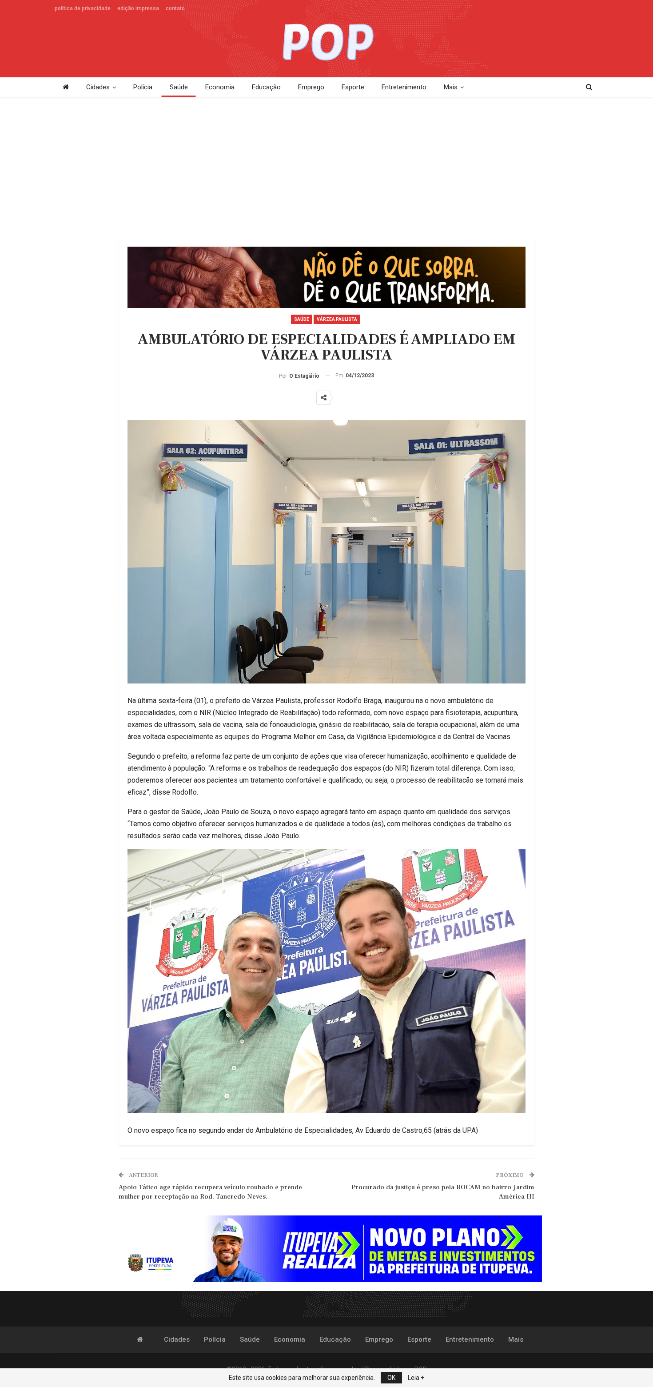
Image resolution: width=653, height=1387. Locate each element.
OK (391, 1377)
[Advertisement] (326, 168)
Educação (266, 87)
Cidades (98, 87)
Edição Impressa (138, 8)
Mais (451, 87)
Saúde (179, 87)
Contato (175, 8)
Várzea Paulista (337, 319)
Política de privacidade (83, 8)
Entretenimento (404, 87)
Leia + (416, 1378)
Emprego (311, 87)
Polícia (142, 87)
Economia (220, 87)
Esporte (353, 87)
